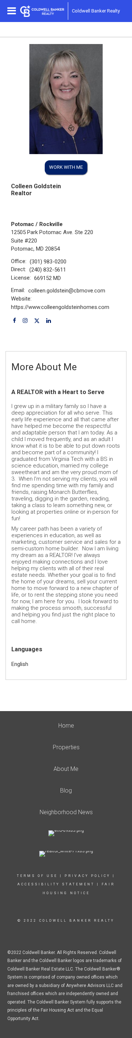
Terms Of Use (37, 876)
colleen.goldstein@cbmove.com (66, 290)
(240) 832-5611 (47, 269)
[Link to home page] (42, 11)
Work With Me (66, 167)
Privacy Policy (87, 876)
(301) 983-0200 (48, 261)
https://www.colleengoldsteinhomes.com (60, 307)
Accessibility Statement (56, 884)
